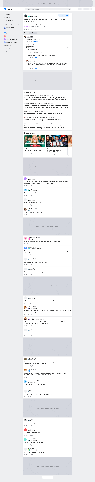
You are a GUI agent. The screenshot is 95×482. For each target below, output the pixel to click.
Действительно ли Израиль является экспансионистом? (43, 113)
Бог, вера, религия (43, 103)
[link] (34, 145)
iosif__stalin (28, 111)
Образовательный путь (44, 95)
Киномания (34, 16)
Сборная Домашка (36, 450)
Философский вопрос (36, 319)
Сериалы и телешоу (36, 248)
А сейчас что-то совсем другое (40, 117)
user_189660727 (29, 117)
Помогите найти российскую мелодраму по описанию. (43, 120)
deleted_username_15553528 (32, 95)
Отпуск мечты (35, 111)
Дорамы (33, 239)
